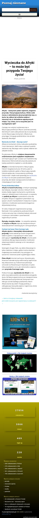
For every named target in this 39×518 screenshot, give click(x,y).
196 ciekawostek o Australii (14, 473)
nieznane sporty (10, 484)
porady (7, 481)
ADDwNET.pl (6, 514)
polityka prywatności (30, 517)
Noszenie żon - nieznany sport (15, 501)
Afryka (16, 79)
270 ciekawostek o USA (12, 466)
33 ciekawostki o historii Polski (15, 499)
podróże (22, 79)
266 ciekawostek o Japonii (13, 468)
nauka (7, 489)
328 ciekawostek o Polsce (13, 463)
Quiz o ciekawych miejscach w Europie (17, 504)
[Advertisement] (19, 38)
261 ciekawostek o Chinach (14, 471)
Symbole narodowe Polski (13, 509)
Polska (7, 486)
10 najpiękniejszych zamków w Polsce (17, 506)
